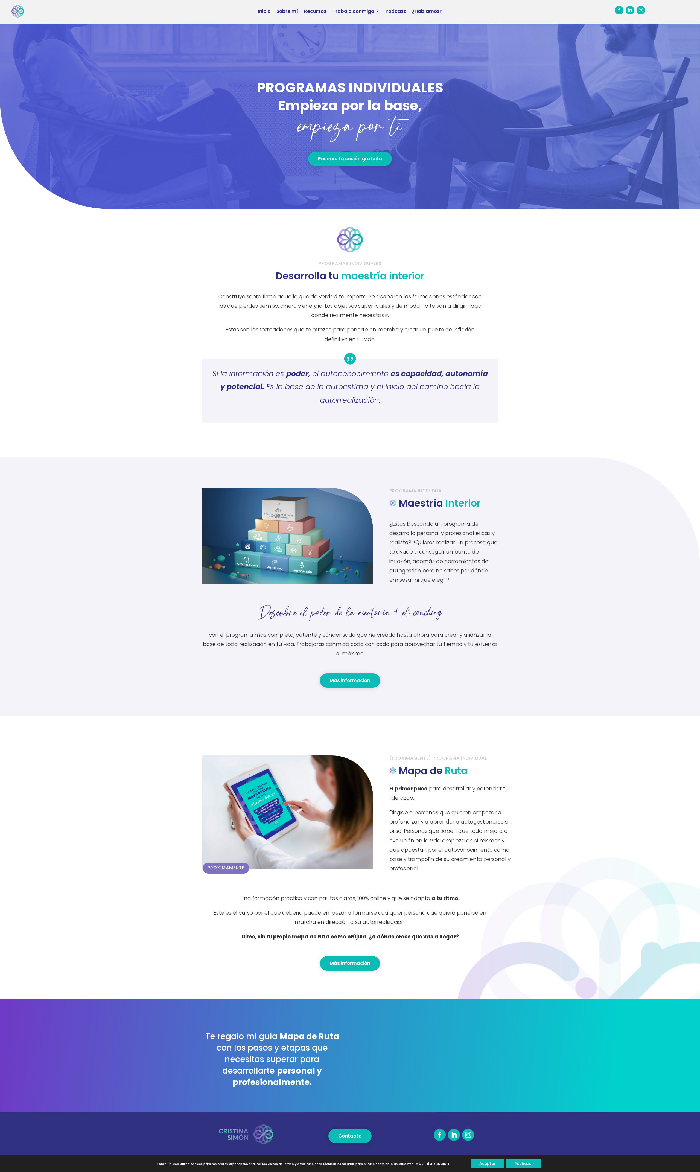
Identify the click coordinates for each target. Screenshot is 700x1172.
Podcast (396, 11)
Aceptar (487, 1163)
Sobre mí (287, 11)
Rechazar (523, 1163)
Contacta (350, 1136)
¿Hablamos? (427, 11)
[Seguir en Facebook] (619, 10)
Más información (350, 680)
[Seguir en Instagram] (641, 10)
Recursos (315, 11)
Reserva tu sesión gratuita (350, 158)
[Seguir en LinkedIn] (630, 10)
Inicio (264, 11)
